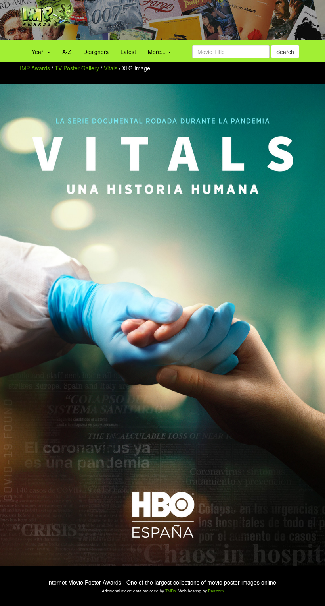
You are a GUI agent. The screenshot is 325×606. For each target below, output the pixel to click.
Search (285, 52)
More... (157, 52)
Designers (96, 52)
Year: (39, 52)
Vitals (111, 68)
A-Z (66, 52)
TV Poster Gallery (77, 68)
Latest (128, 52)
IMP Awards (35, 68)
